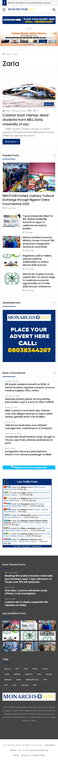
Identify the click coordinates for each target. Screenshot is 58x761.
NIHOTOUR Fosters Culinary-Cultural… (33, 523)
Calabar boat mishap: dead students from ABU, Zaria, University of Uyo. (25, 119)
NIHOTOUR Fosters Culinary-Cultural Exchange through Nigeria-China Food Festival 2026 (28, 200)
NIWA (18, 679)
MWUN (17, 674)
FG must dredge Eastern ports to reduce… (27, 529)
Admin (8, 111)
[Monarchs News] (21, 9)
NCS (39, 674)
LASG (7, 674)
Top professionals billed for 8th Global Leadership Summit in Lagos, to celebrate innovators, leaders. (38, 222)
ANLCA (7, 669)
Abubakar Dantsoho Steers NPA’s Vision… (24, 505)
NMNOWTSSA (32, 679)
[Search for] (54, 10)
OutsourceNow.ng (38, 750)
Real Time (26, 546)
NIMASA (8, 679)
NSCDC (24, 685)
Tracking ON (36, 546)
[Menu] (4, 10)
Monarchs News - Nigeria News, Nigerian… (21, 541)
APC (17, 669)
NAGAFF (29, 674)
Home (8, 54)
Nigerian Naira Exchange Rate (30, 467)
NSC (15, 685)
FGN (26, 669)
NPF (6, 685)
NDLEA (49, 674)
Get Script (17, 546)
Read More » (11, 141)
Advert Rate (39, 755)
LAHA (45, 669)
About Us (26, 755)
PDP (35, 685)
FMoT (35, 669)
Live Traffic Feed (27, 481)
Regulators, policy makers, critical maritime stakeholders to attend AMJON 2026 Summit (37, 260)
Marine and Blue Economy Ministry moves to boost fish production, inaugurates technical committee (38, 242)
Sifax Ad (29, 29)
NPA (45, 679)
